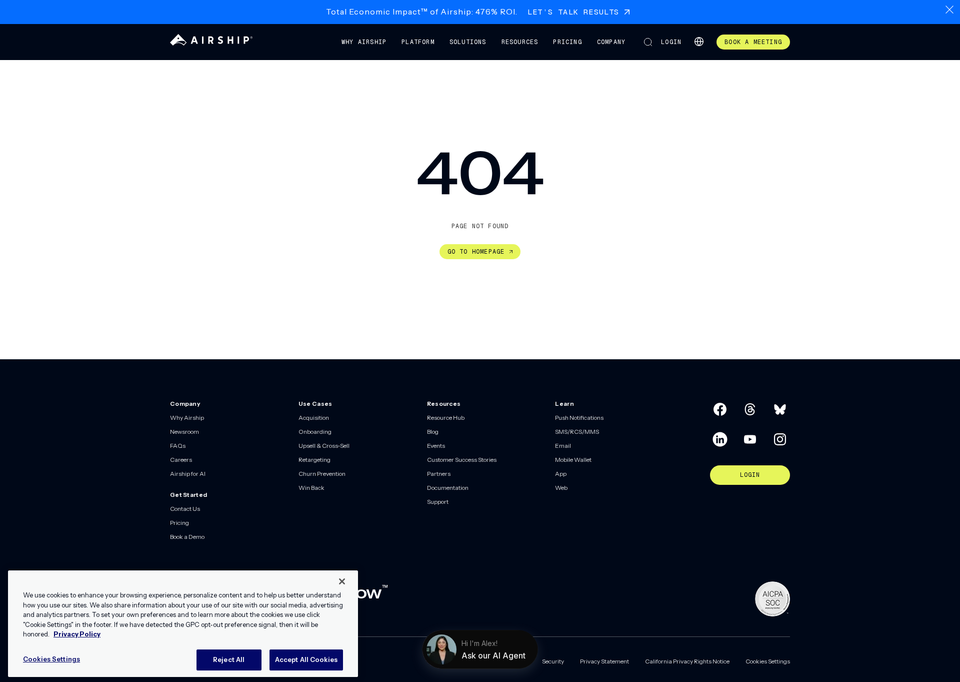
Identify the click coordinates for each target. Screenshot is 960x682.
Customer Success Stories (461, 459)
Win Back (311, 487)
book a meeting (753, 42)
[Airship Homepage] (211, 43)
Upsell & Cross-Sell (324, 445)
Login (671, 42)
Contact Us (185, 508)
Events (436, 445)
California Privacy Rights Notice (687, 661)
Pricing (567, 42)
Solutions (468, 42)
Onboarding (315, 431)
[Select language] (699, 41)
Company (611, 42)
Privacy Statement (604, 661)
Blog (432, 431)
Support (437, 501)
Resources (520, 42)
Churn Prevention (322, 473)
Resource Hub (445, 417)
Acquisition (313, 417)
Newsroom (184, 431)
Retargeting (314, 459)
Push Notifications (579, 417)
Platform (418, 42)
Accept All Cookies (306, 659)
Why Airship (364, 42)
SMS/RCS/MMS (577, 431)
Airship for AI (188, 473)
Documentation (447, 487)
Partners (438, 473)
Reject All (228, 659)
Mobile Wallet (573, 459)
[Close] (342, 581)
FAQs (178, 445)
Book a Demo (187, 536)
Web (561, 487)
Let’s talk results (574, 12)
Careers (181, 459)
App (560, 473)
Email (563, 445)
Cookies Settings (768, 661)
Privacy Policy (77, 634)
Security (553, 661)
